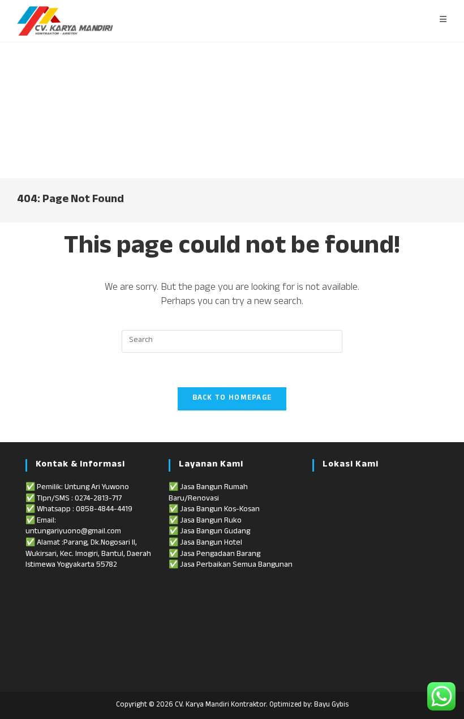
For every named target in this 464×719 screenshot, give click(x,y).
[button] (17, 110)
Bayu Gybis (331, 705)
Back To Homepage (232, 398)
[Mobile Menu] (443, 21)
